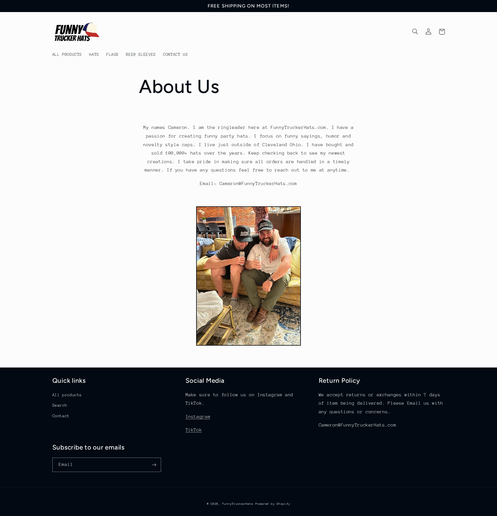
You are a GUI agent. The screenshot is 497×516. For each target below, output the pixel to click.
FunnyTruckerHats (237, 504)
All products (67, 395)
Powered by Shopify (272, 504)
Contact (61, 416)
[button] (415, 31)
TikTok (194, 430)
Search (59, 405)
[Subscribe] (153, 465)
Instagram (198, 416)
